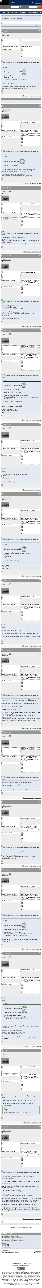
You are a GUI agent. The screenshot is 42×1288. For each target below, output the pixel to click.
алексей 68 (6, 110)
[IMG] (3, 1245)
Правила (13, 2)
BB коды (4, 1243)
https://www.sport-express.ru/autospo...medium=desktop (19, 633)
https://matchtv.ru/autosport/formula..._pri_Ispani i (17, 175)
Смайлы (4, 1244)
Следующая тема (27, 1227)
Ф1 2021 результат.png (10, 1112)
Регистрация (38, 2)
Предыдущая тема (15, 1227)
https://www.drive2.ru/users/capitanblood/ (14, 88)
